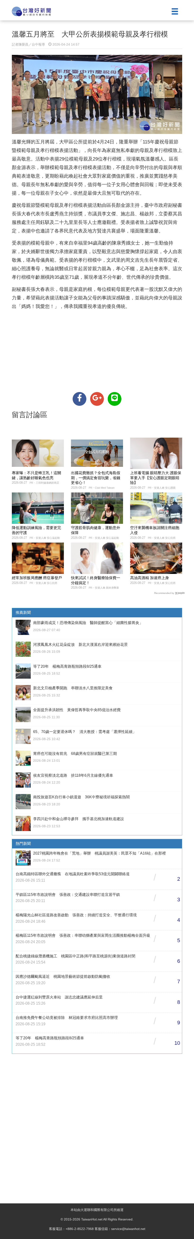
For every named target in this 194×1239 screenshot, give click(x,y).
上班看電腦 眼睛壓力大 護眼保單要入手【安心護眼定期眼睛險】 (155, 478)
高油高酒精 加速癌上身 (149, 578)
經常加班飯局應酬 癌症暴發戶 (37, 578)
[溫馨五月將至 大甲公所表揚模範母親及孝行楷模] (79, 399)
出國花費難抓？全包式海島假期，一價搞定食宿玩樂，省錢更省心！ (95, 478)
